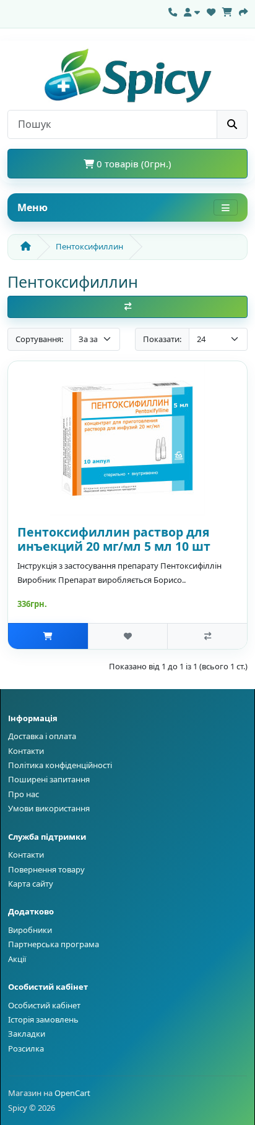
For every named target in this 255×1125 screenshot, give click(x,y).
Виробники (30, 929)
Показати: (162, 339)
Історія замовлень (43, 1019)
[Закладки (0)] (211, 10)
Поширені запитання (49, 779)
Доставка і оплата (42, 736)
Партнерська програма (53, 944)
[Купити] (48, 636)
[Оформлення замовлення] (243, 10)
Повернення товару (46, 869)
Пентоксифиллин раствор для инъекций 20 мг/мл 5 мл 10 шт (113, 539)
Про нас (23, 794)
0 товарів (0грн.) (132, 163)
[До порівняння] (207, 636)
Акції (17, 958)
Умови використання (49, 808)
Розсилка (26, 1048)
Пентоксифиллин (89, 246)
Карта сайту (30, 883)
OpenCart (72, 1092)
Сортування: (39, 339)
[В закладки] (128, 636)
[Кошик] (227, 10)
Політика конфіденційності (60, 765)
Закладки (26, 1033)
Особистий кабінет (44, 1005)
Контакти (26, 750)
